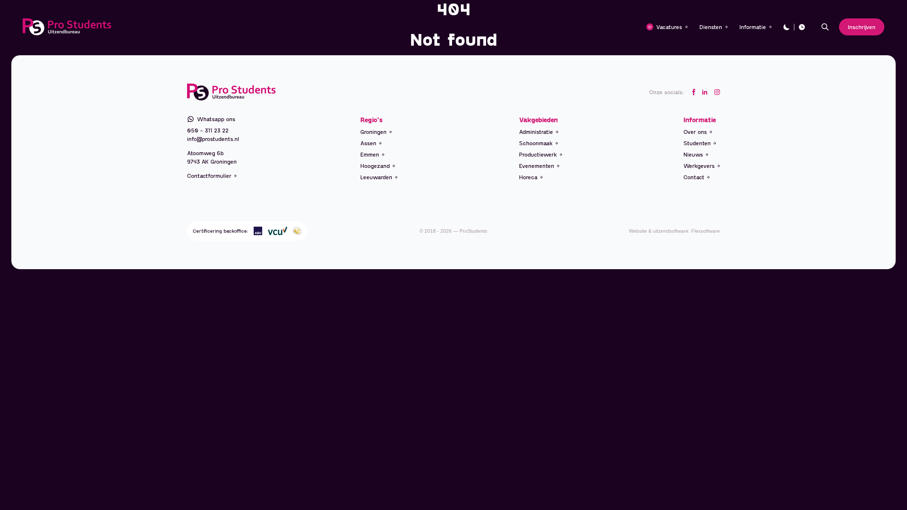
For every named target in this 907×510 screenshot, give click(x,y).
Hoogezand (375, 165)
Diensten (710, 26)
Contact (693, 177)
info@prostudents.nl (213, 138)
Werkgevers (699, 165)
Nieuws (693, 154)
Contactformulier (209, 175)
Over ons (695, 131)
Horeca (528, 177)
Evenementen (536, 165)
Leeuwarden (376, 177)
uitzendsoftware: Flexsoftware (686, 231)
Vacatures (665, 26)
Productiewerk (538, 154)
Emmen (369, 154)
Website (638, 231)
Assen (368, 143)
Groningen (373, 131)
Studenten (697, 143)
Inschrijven (861, 26)
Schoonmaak (536, 143)
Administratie (536, 131)
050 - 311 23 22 (208, 130)
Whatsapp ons (216, 118)
